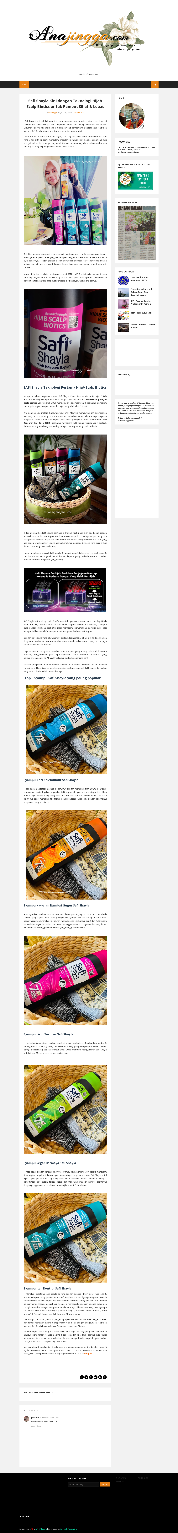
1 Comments (79, 112)
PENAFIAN (120, 1481)
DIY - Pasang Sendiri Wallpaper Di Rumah (141, 302)
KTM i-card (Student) (141, 312)
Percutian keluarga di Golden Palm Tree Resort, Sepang (141, 292)
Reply (33, 1426)
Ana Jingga (52, 112)
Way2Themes (41, 1529)
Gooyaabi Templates (68, 1529)
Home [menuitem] (24, 84)
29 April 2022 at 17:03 (50, 1417)
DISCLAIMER (121, 1478)
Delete (39, 1426)
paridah (35, 1417)
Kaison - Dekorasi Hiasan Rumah (143, 326)
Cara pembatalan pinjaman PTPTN (139, 279)
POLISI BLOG (143, 1478)
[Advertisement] (137, 473)
